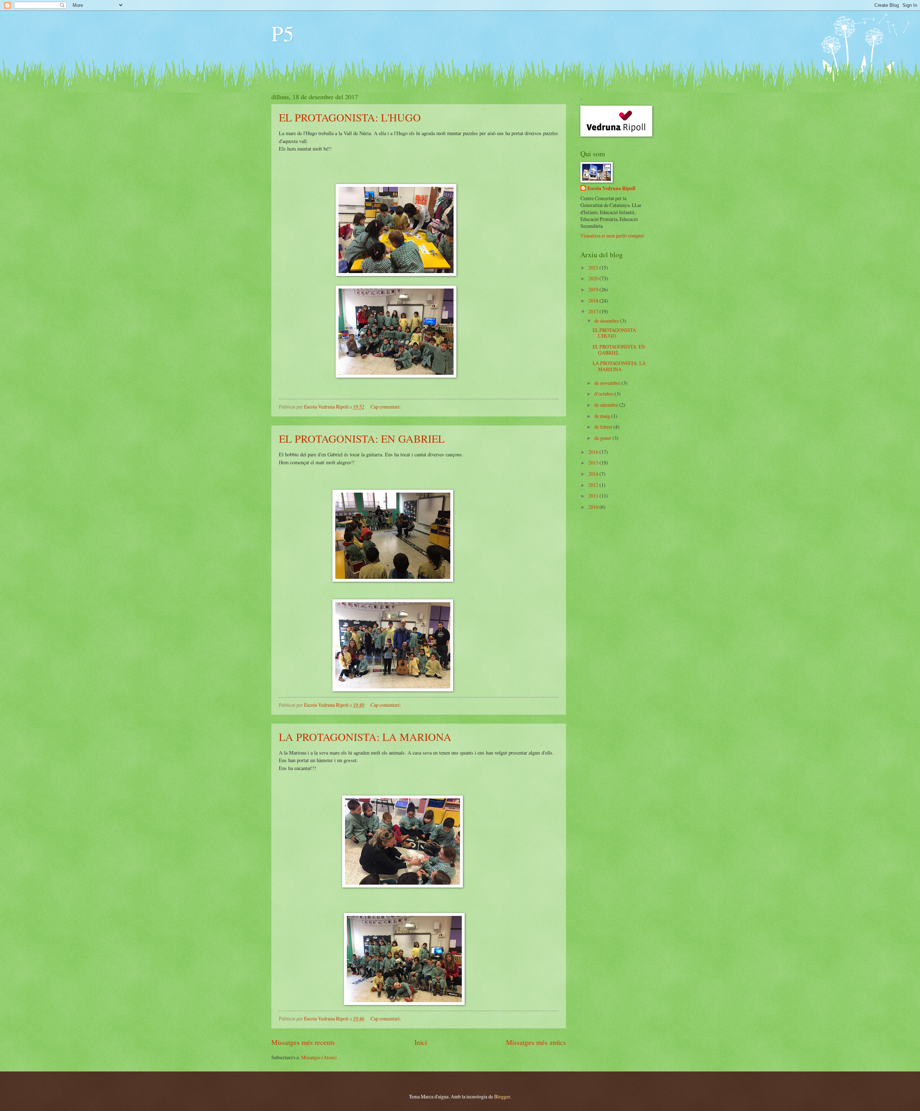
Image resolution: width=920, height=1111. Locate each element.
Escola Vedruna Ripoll (611, 188)
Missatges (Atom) (319, 1057)
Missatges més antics (536, 1042)
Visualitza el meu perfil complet (612, 235)
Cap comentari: (386, 406)
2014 (593, 473)
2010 (593, 506)
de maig (602, 415)
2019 (593, 289)
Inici (420, 1042)
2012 (593, 484)
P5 (282, 33)
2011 (593, 495)
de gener (603, 437)
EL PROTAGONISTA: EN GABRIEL (362, 438)
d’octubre (604, 393)
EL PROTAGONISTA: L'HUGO (350, 117)
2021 (593, 267)
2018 (593, 300)
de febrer (603, 426)
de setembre (606, 404)
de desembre (607, 320)
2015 (593, 462)
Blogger (502, 1096)
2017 (593, 311)
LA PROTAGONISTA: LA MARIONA (365, 736)
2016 (593, 451)
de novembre (607, 382)
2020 (593, 278)
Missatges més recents (303, 1042)
